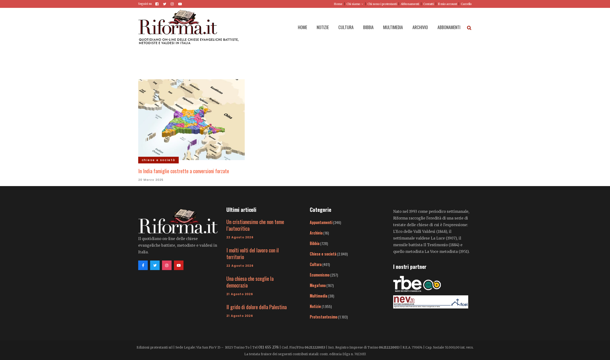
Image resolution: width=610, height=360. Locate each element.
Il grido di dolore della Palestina (256, 307)
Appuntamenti (321, 222)
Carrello (466, 4)
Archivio (316, 233)
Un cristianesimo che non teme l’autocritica (255, 225)
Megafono (318, 285)
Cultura (316, 264)
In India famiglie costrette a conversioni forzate (183, 171)
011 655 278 (268, 347)
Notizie (315, 306)
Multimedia (318, 296)
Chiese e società (323, 254)
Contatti (428, 4)
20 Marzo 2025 (151, 180)
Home (338, 4)
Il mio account (447, 4)
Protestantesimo (323, 317)
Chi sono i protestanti (382, 4)
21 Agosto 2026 (239, 294)
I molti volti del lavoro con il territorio (252, 253)
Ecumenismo (320, 275)
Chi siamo (353, 4)
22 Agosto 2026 (240, 237)
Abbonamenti (410, 4)
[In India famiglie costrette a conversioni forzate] (191, 119)
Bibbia (315, 243)
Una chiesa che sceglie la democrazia (250, 282)
